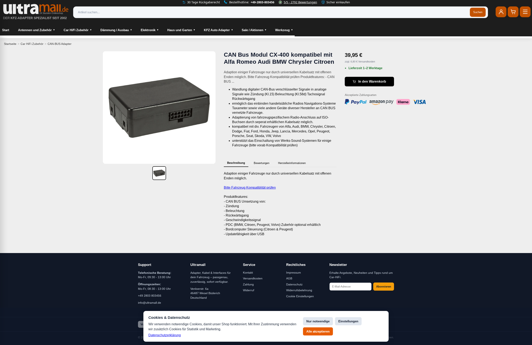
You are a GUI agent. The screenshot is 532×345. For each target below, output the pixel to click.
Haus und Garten (179, 30)
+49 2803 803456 (149, 295)
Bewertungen (261, 163)
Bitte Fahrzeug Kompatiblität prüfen (250, 187)
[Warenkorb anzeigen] (513, 11)
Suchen (477, 12)
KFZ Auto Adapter (217, 30)
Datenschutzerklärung (164, 335)
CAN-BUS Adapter (59, 43)
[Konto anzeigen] (501, 11)
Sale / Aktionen (252, 30)
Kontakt (248, 272)
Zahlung (248, 284)
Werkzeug (282, 30)
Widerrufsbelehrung (299, 290)
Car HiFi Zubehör (76, 30)
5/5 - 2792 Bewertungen (300, 2)
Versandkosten (252, 278)
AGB (289, 278)
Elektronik (148, 30)
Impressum (293, 272)
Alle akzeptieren (318, 331)
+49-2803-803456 (262, 2)
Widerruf (248, 290)
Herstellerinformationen (292, 163)
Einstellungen (348, 321)
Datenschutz (294, 284)
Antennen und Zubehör (35, 30)
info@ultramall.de (149, 302)
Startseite (10, 43)
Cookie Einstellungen (300, 296)
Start (5, 30)
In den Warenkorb (372, 81)
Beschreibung (236, 162)
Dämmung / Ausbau (114, 30)
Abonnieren (383, 286)
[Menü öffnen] (525, 11)
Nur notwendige (318, 321)
